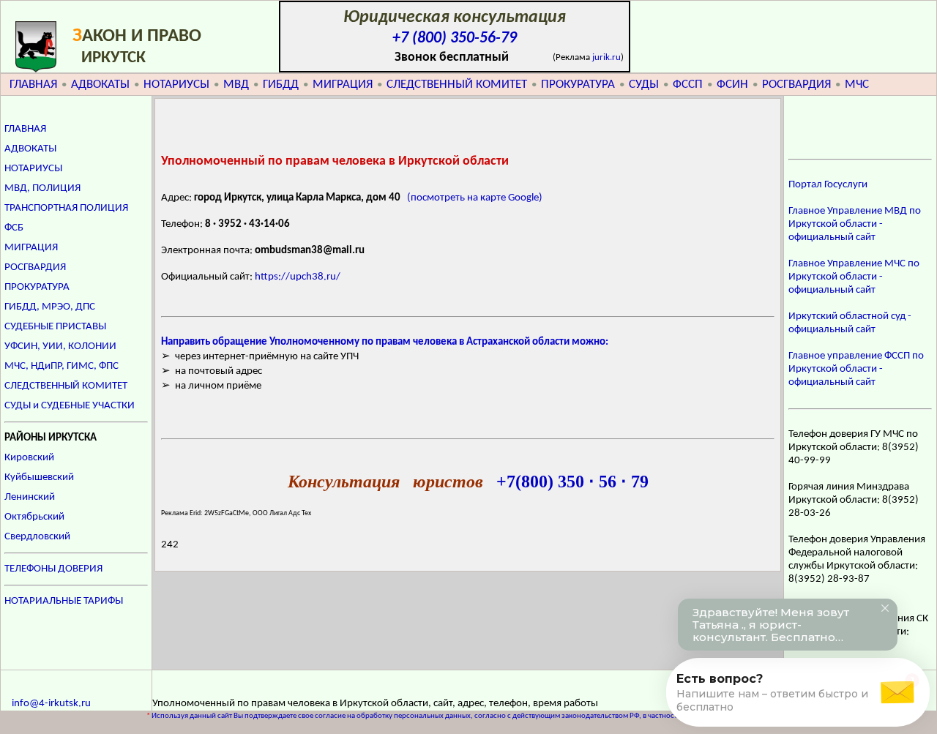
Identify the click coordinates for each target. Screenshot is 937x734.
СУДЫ (644, 84)
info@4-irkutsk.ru (51, 703)
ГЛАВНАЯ (33, 84)
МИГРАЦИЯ (343, 84)
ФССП (688, 84)
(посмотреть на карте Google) (474, 197)
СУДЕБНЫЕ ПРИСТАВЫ (55, 326)
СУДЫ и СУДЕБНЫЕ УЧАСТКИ (69, 405)
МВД (236, 84)
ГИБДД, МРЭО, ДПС (49, 307)
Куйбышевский (39, 477)
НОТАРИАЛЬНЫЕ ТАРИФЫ (63, 601)
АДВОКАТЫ (100, 84)
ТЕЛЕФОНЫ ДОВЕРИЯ (53, 568)
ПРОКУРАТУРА (578, 84)
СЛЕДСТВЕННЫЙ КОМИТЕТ (457, 84)
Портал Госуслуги (827, 184)
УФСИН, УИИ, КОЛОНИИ (60, 346)
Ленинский (29, 497)
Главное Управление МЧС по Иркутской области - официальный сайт (853, 277)
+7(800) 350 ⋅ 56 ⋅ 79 (572, 481)
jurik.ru (606, 57)
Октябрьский (34, 517)
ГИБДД (281, 84)
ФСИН (732, 84)
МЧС (857, 84)
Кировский (29, 457)
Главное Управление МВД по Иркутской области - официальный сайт (854, 224)
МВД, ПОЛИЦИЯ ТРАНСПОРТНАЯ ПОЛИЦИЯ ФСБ (66, 208)
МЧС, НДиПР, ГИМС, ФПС (61, 366)
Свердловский (37, 536)
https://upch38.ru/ (297, 276)
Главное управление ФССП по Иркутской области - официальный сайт (856, 369)
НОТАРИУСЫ (176, 84)
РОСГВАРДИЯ (796, 84)
